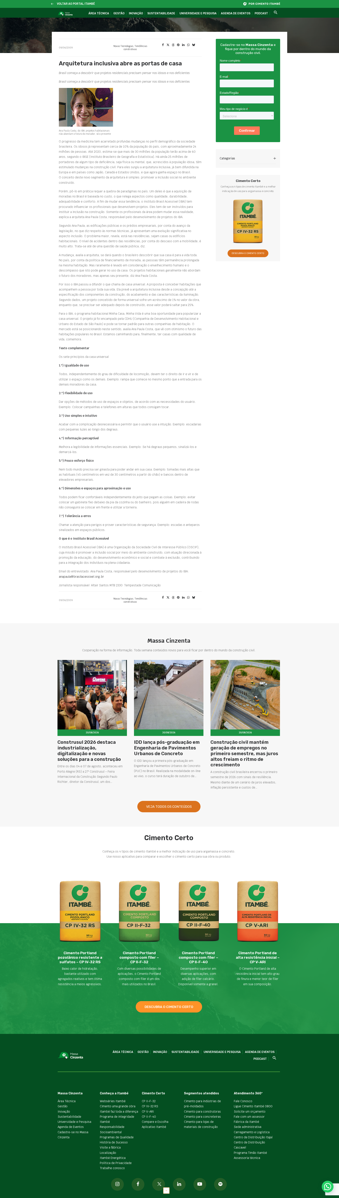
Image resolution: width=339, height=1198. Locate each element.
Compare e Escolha (155, 1122)
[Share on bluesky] (193, 45)
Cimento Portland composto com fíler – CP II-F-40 (198, 957)
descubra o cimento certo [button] (169, 1007)
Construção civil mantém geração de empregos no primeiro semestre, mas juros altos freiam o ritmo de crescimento (244, 753)
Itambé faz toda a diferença (119, 1111)
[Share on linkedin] (183, 45)
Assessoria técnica (247, 1158)
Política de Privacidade (116, 1163)
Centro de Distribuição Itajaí (253, 1137)
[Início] (263, 3)
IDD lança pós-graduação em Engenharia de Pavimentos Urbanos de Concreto (167, 747)
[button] (52, 4)
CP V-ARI (148, 1111)
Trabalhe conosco (112, 1168)
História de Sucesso (114, 1142)
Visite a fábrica (110, 1147)
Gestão (119, 13)
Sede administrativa (247, 1127)
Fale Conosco (243, 1101)
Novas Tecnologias (123, 46)
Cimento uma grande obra (117, 1106)
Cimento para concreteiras (202, 1116)
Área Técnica (98, 13)
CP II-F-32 (149, 1101)
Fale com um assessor (249, 1116)
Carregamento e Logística (252, 1132)
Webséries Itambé (113, 1101)
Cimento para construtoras (202, 1111)
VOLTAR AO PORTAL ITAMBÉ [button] (76, 3)
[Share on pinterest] (178, 45)
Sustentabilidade (161, 13)
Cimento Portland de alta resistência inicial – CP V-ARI (258, 957)
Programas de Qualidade (117, 1137)
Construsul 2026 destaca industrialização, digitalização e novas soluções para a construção (89, 750)
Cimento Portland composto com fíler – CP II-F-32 (139, 957)
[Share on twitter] (168, 45)
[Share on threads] (173, 45)
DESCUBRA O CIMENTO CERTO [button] (248, 253)
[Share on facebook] (162, 45)
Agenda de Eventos (235, 13)
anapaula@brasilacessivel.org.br (81, 576)
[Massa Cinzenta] (65, 14)
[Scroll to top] (166, 1190)
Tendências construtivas (135, 48)
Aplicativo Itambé (154, 1127)
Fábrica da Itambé (246, 1122)
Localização (108, 1153)
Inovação (136, 13)
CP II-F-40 (149, 1116)
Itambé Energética (113, 1158)
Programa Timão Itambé (250, 1153)
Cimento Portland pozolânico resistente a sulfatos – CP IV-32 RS (80, 957)
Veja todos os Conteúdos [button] (169, 807)
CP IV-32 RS (150, 1106)
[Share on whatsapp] (188, 45)
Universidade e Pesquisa (198, 13)
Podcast (261, 13)
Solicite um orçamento (249, 1111)
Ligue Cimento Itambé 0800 (253, 1106)
